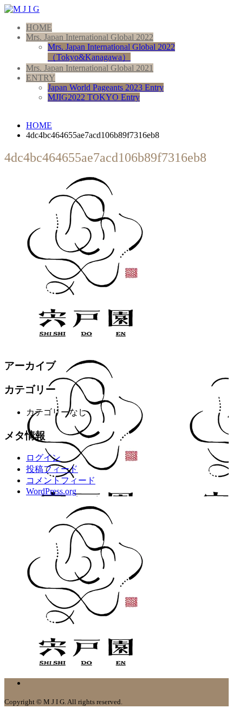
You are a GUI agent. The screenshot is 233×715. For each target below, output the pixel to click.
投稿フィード (52, 469)
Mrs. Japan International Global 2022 (89, 37)
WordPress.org (51, 491)
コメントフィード (60, 480)
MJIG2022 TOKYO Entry (94, 97)
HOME (39, 27)
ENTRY (40, 77)
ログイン (43, 457)
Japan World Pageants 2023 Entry (106, 87)
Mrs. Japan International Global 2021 (89, 68)
